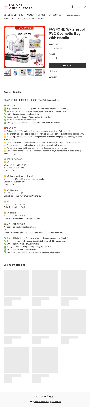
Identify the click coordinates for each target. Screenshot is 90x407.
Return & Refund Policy (41, 402)
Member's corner (74, 15)
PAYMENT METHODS (35, 15)
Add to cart (67, 65)
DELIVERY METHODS (13, 15)
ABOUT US (8, 19)
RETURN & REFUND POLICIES (30, 19)
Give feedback (56, 402)
